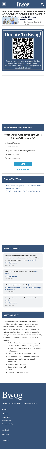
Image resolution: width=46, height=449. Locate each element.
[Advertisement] (23, 99)
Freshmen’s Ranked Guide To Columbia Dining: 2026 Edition (23, 288)
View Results (23, 169)
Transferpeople (11, 263)
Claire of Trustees (13, 143)
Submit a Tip (6, 417)
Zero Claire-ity (12, 147)
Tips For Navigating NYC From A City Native (23, 191)
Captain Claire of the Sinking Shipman (20, 150)
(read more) (32, 260)
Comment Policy (7, 424)
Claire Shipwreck (12, 154)
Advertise (5, 414)
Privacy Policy (6, 420)
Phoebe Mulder (26, 22)
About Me (5, 434)
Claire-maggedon (13, 158)
